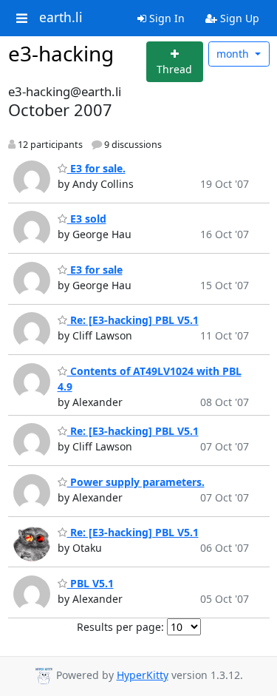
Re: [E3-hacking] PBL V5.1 (133, 320)
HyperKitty (142, 675)
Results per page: (120, 627)
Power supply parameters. (136, 482)
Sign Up (238, 18)
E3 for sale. (96, 168)
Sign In (165, 18)
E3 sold (86, 219)
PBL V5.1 (90, 583)
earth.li (61, 18)
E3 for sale (95, 270)
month (234, 54)
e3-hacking (61, 53)
